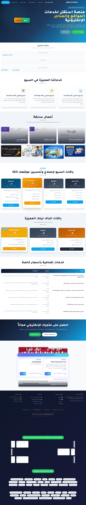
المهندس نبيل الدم (65, 495)
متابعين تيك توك (37, 479)
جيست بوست (14, 2)
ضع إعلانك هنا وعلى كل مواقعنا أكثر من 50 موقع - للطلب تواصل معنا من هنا (43, 437)
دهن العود (47, 482)
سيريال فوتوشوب (72, 492)
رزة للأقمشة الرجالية (63, 484)
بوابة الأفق (73, 495)
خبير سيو (40, 2)
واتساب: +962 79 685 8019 (15, 397)
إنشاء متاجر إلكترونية (26, 409)
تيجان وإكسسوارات (13, 482)
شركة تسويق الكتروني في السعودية (69, 482)
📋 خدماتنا (61, 399)
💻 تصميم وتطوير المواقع (37, 399)
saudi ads (44, 492)
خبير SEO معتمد (47, 409)
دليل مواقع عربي (36, 492)
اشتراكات (45, 479)
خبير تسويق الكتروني (55, 495)
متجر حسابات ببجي (13, 484)
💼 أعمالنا (61, 403)
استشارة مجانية (35, 334)
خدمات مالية (59, 479)
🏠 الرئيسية (60, 397)
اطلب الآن (75, 202)
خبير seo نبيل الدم (45, 495)
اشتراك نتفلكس (44, 484)
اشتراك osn (29, 484)
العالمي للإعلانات (27, 492)
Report (20, 354)
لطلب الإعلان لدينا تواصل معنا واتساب (43, 471)
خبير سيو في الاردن (14, 495)
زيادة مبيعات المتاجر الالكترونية (17, 479)
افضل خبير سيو (49, 2)
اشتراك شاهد (51, 479)
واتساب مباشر (77, 32)
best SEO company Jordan (59, 498)
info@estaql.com (16, 399)
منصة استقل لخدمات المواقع (58, 409)
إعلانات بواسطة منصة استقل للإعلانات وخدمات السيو (58, 347)
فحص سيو (69, 498)
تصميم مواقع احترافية (37, 409)
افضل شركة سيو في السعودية (15, 492)
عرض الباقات (65, 32)
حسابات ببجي (21, 484)
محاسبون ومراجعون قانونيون (69, 479)
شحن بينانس (36, 484)
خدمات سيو (58, 492)
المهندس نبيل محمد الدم (56, 482)
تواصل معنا (5, 2)
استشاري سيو (32, 2)
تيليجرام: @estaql (16, 401)
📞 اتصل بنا (60, 401)
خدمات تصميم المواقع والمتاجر (45, 498)
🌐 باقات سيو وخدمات (38, 403)
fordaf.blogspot (36, 362)
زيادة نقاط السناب (28, 479)
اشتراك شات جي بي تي (31, 482)
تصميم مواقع (23, 495)
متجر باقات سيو (18, 498)
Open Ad (47, 374)
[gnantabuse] (43, 350)
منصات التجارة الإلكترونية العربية (34, 495)
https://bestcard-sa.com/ (58, 362)
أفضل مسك (40, 482)
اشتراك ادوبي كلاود (53, 484)
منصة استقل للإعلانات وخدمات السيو (30, 498)
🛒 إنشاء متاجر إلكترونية (37, 401)
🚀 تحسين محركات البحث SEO (36, 397)
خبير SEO (64, 492)
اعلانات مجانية (50, 492)
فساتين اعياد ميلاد (73, 484)
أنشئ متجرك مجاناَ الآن (49, 334)
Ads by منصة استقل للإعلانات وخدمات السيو (60, 379)
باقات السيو (23, 2)
